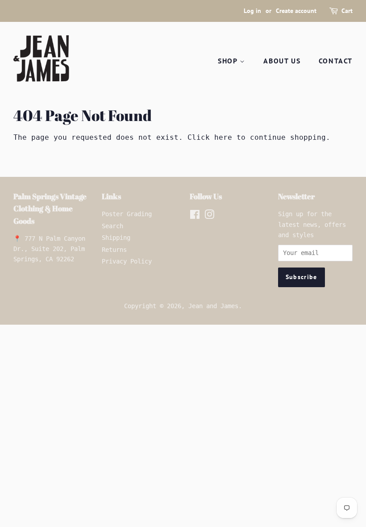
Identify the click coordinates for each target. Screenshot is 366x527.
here (223, 137)
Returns (114, 249)
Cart (347, 11)
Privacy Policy (127, 261)
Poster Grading (127, 213)
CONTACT (336, 60)
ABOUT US (281, 60)
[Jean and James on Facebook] (195, 216)
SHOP (229, 60)
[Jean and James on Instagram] (209, 216)
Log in (252, 11)
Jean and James (213, 306)
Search (112, 226)
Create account (296, 11)
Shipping (116, 237)
